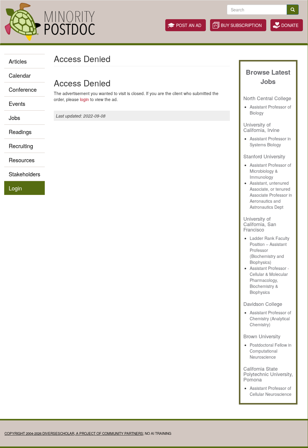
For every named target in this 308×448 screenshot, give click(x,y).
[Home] (52, 22)
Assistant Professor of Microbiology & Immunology (270, 171)
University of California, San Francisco (259, 224)
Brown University (261, 336)
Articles (18, 61)
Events (17, 103)
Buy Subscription (241, 25)
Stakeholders (24, 174)
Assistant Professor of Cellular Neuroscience (270, 391)
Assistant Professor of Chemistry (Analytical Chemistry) (270, 318)
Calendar (20, 75)
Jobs (14, 117)
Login (15, 188)
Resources (22, 160)
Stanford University (264, 156)
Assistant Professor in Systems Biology (270, 142)
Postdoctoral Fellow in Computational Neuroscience (270, 351)
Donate (289, 25)
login (84, 99)
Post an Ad (188, 25)
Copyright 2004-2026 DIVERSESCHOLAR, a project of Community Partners (74, 433)
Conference (23, 89)
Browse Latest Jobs (268, 76)
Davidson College (262, 303)
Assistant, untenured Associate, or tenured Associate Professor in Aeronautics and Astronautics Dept (271, 195)
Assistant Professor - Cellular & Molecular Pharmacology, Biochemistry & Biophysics (269, 280)
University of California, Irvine (261, 127)
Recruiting (21, 146)
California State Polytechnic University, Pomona (268, 374)
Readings (20, 132)
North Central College (267, 98)
